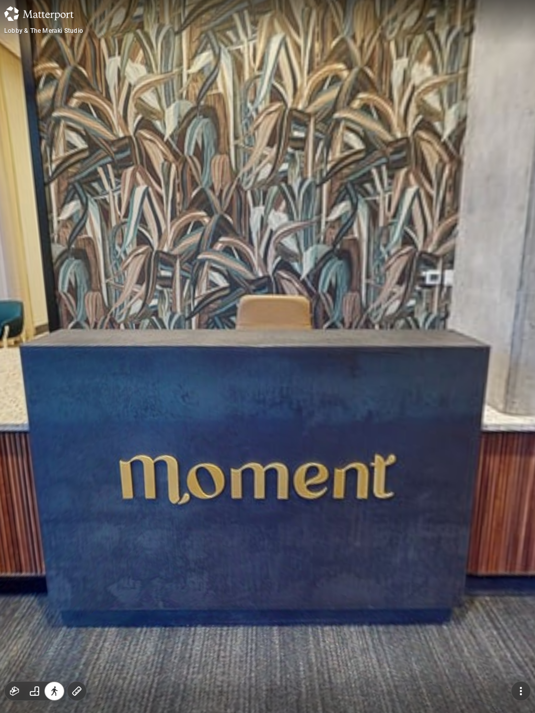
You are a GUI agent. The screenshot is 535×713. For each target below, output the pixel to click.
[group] (34, 691)
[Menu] (521, 691)
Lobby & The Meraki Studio (43, 30)
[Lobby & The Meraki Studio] (267, 356)
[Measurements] (77, 691)
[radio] (15, 691)
